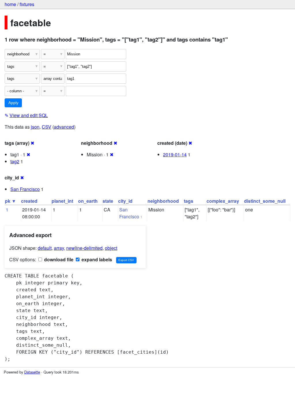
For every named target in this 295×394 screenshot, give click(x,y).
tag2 (14, 161)
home (10, 4)
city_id (125, 201)
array (59, 248)
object (111, 248)
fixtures (27, 4)
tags (188, 201)
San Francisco (25, 189)
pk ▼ (10, 201)
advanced (64, 126)
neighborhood (163, 201)
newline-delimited (84, 248)
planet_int (62, 201)
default (45, 248)
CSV (46, 126)
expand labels (96, 259)
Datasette (32, 372)
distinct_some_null (264, 201)
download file (58, 259)
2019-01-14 (175, 154)
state (108, 201)
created (29, 201)
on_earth (88, 201)
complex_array (223, 201)
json (35, 126)
